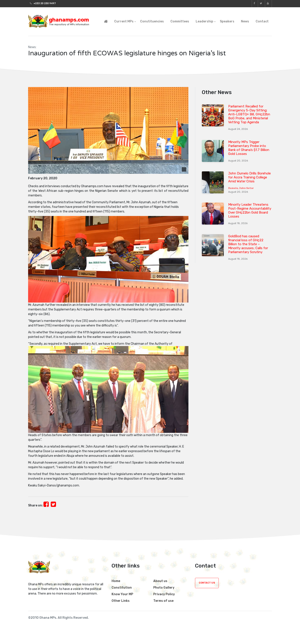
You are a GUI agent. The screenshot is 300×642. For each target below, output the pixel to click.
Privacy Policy (164, 594)
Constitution (122, 587)
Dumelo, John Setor (241, 188)
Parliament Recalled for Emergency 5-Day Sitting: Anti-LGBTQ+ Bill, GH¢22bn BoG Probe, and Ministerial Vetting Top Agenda (249, 114)
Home (116, 581)
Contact (262, 21)
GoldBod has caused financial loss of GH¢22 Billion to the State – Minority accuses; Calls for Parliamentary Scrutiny (248, 244)
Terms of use (163, 601)
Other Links (121, 601)
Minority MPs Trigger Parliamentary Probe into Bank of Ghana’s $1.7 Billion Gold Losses (248, 148)
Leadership (204, 21)
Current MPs (124, 21)
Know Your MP (122, 594)
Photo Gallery (163, 587)
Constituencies (152, 21)
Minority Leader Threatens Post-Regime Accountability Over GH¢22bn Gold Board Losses (249, 210)
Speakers (227, 21)
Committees (179, 21)
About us (160, 581)
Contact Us (207, 582)
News (245, 21)
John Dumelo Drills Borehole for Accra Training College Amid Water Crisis (249, 177)
